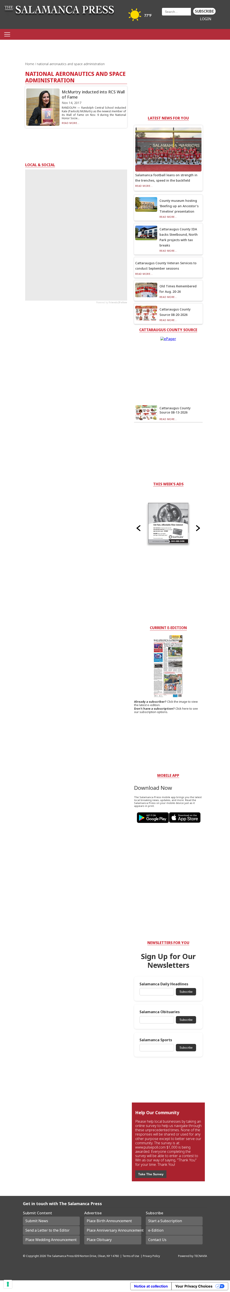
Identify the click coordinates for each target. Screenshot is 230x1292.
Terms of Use (130, 1256)
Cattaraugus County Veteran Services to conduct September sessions (166, 266)
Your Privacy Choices (193, 1286)
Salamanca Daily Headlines (163, 984)
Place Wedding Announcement (51, 1239)
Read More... (71, 123)
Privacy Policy (151, 1256)
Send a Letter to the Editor (47, 1230)
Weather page (140, 17)
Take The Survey (151, 1174)
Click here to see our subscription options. (166, 710)
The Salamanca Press (60, 1256)
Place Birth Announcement (109, 1220)
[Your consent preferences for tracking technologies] (8, 1284)
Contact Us (157, 1239)
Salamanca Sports (155, 1040)
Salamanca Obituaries (159, 1012)
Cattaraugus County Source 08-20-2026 (174, 312)
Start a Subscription (165, 1220)
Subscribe (204, 11)
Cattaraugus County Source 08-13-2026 (174, 410)
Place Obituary (99, 1239)
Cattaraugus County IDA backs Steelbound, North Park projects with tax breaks (178, 237)
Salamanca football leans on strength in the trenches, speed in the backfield (166, 178)
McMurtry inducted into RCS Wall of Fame (93, 94)
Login (205, 19)
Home (30, 64)
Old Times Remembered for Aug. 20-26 (178, 289)
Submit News (36, 1220)
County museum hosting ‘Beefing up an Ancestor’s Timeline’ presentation (179, 205)
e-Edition (156, 1230)
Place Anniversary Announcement (114, 1230)
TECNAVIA (200, 1256)
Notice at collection (151, 1286)
